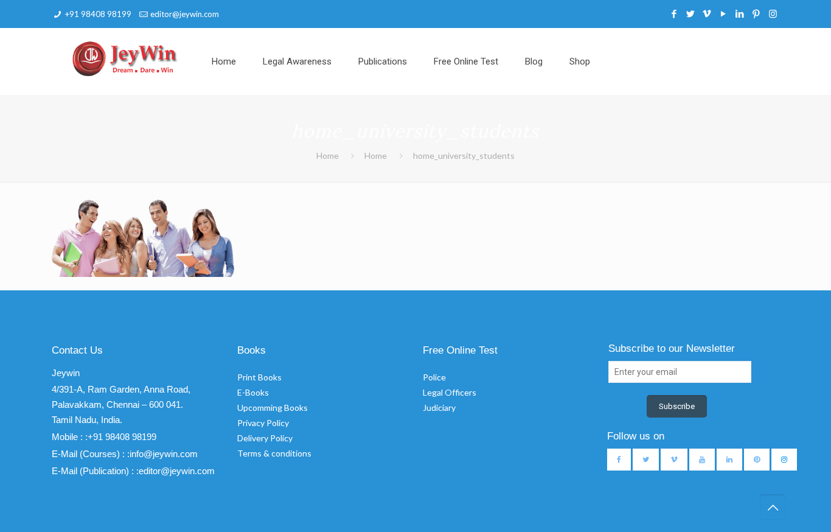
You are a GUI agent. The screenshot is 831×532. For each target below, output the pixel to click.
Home (327, 155)
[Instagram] (773, 13)
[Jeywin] (125, 58)
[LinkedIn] (740, 13)
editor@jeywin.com (184, 14)
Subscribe (677, 406)
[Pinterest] (756, 13)
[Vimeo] (707, 13)
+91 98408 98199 (98, 14)
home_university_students (464, 155)
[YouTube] (723, 13)
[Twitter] (690, 13)
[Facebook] (674, 13)
